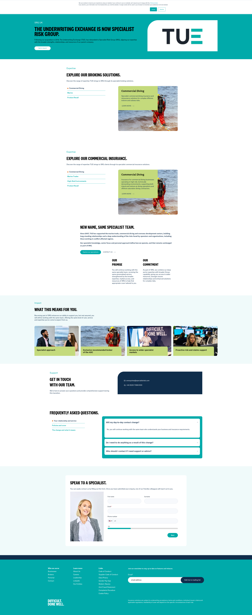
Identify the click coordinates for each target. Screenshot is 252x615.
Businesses (52, 571)
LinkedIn (76, 581)
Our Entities (77, 584)
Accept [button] (153, 9)
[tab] (86, 88)
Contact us (108, 252)
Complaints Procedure (107, 590)
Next (172, 535)
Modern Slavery (104, 584)
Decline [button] (162, 9)
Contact (51, 581)
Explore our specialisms (90, 252)
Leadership (77, 578)
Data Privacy (103, 578)
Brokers (51, 574)
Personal (51, 578)
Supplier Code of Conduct (108, 574)
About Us (76, 571)
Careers (76, 574)
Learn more (126, 106)
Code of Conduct (105, 571)
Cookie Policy (103, 593)
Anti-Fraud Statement (107, 587)
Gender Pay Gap (105, 581)
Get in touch (42, 48)
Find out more (154, 3)
